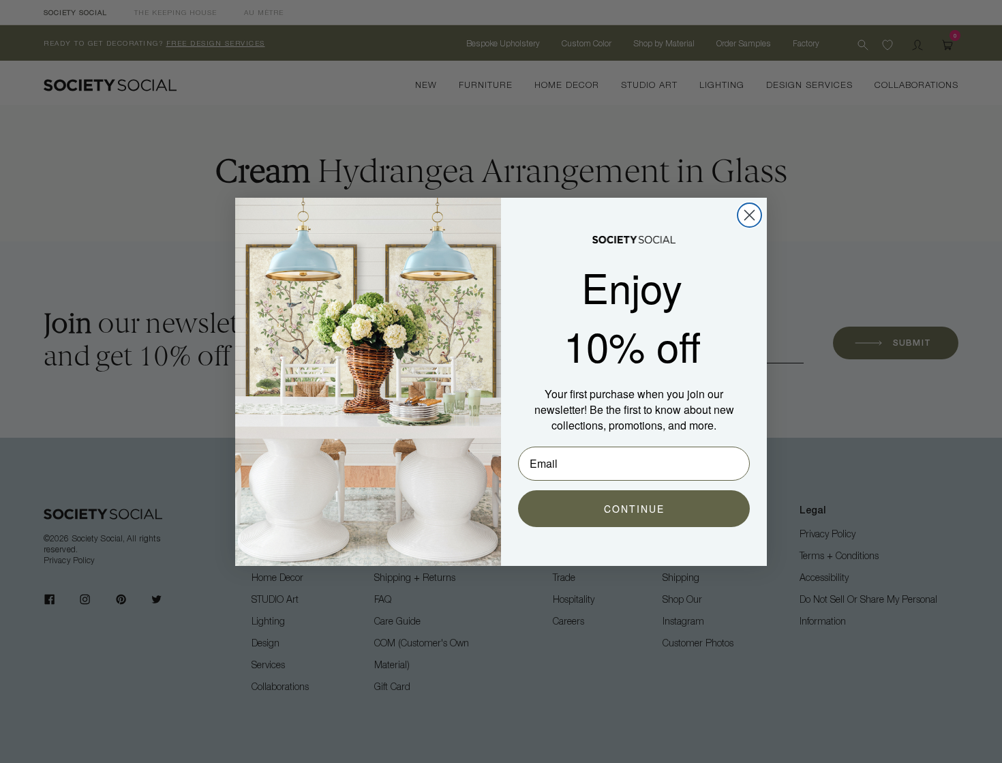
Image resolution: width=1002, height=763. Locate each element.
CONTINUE (634, 508)
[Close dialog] (749, 215)
